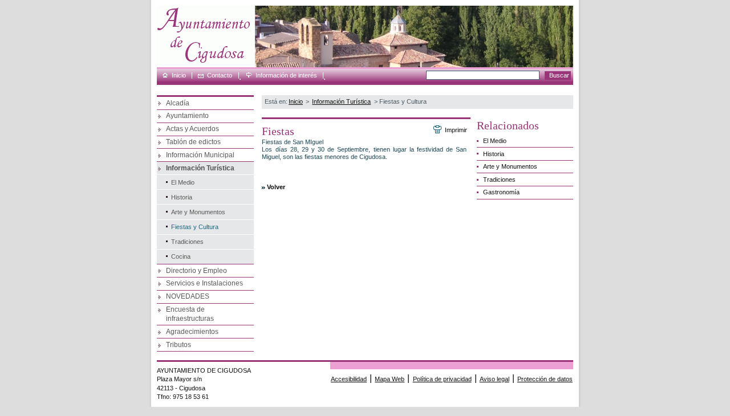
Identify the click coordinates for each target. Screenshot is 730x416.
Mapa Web (389, 379)
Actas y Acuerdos (192, 129)
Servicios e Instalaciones (204, 283)
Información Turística (200, 168)
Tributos (178, 345)
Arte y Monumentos (198, 212)
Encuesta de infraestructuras (190, 314)
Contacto (219, 75)
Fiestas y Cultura (194, 226)
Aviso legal (494, 379)
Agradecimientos (192, 332)
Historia (181, 197)
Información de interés (286, 75)
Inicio (179, 75)
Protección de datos (545, 379)
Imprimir (456, 130)
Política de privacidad (442, 379)
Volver (276, 186)
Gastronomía (501, 192)
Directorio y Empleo (196, 271)
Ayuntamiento (187, 116)
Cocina (180, 256)
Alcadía (177, 103)
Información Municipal (200, 155)
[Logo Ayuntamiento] (205, 65)
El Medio (182, 182)
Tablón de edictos (193, 142)
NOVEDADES (187, 296)
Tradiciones (187, 241)
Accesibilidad (349, 379)
